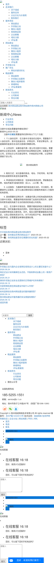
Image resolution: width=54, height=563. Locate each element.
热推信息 (4, 418)
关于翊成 (15, 9)
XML (36, 418)
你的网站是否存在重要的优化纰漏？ (23, 237)
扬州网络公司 (37, 105)
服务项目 (9, 20)
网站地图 (23, 418)
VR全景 (14, 40)
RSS (30, 418)
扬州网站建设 (14, 105)
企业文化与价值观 (19, 15)
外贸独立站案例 (18, 78)
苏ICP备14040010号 (15, 415)
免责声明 (46, 415)
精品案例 (9, 73)
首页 (7, 4)
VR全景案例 (16, 87)
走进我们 (9, 7)
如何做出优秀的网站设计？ (19, 234)
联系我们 (15, 18)
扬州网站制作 (26, 105)
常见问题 (15, 98)
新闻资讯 (9, 89)
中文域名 (4, 232)
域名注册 (15, 37)
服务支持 (15, 12)
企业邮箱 (15, 34)
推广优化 (9, 67)
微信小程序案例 (18, 81)
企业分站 (13, 418)
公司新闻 (15, 95)
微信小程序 (16, 29)
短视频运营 (16, 31)
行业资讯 (15, 92)
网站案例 (15, 75)
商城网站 (15, 84)
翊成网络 (38, 415)
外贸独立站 (16, 26)
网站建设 (15, 23)
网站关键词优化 (18, 70)
